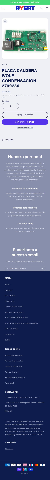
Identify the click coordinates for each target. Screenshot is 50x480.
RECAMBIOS (10, 296)
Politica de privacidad (14, 361)
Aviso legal (9, 383)
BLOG (7, 340)
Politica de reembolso (14, 355)
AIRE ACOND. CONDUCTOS (16, 318)
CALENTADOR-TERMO (14, 307)
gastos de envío (21, 95)
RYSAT (27, 473)
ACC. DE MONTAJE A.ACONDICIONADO (21, 323)
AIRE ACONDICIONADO (14, 312)
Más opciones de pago (25, 128)
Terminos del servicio (13, 366)
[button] (3, 8)
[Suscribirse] (42, 268)
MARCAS (8, 290)
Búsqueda (9, 449)
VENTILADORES (11, 329)
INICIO (7, 285)
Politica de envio (12, 372)
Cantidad (5, 101)
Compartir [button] (9, 140)
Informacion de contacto (15, 377)
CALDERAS (9, 301)
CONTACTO (10, 334)
